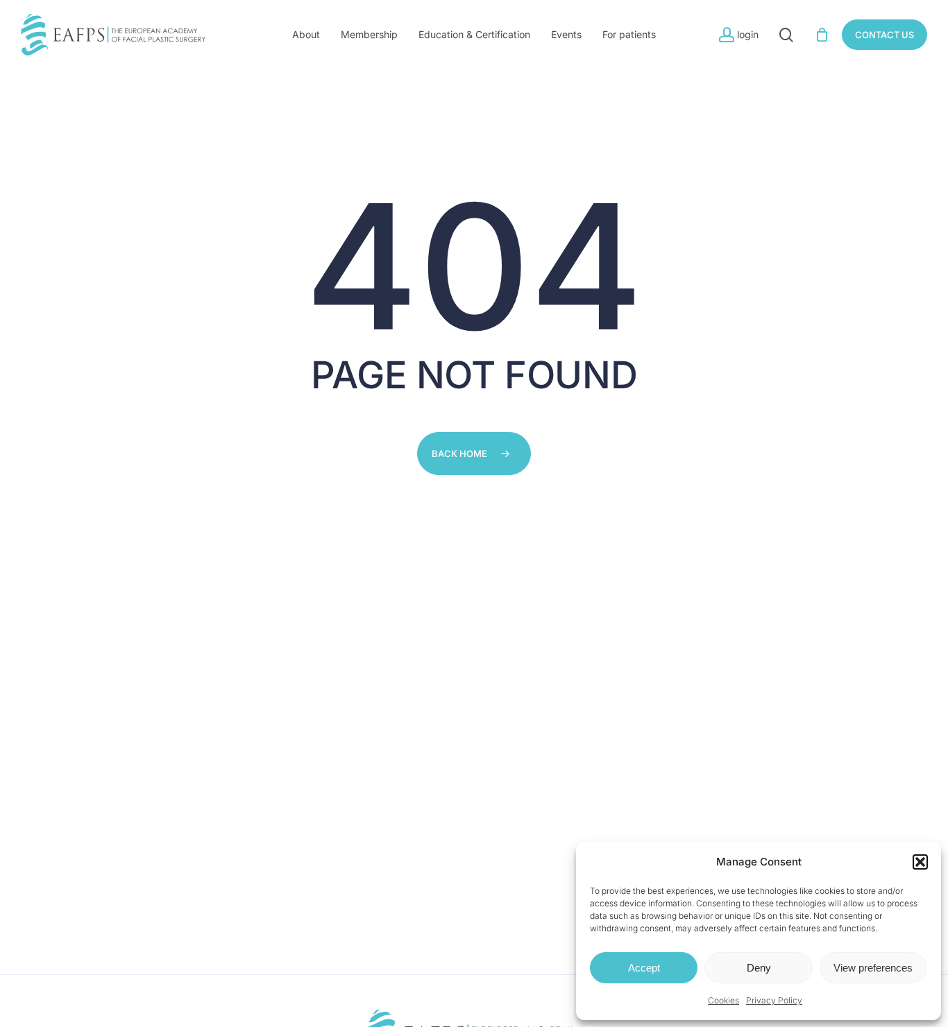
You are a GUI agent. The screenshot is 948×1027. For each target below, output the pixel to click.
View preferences (873, 968)
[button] (920, 862)
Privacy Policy (774, 1000)
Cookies (723, 1000)
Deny (759, 968)
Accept (644, 968)
